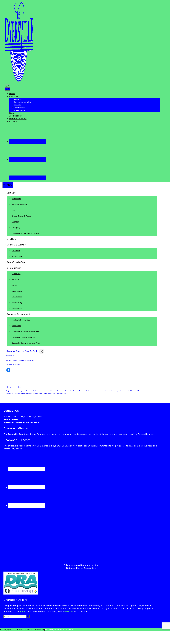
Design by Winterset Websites (59, 629)
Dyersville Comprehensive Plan (26, 343)
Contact (13, 121)
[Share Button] (41, 351)
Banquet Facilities (20, 204)
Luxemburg (17, 291)
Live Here (11, 239)
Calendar (16, 251)
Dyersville (16, 274)
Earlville (15, 279)
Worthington (17, 308)
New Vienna (17, 297)
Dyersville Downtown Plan (23, 337)
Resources (16, 326)
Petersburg (17, 302)
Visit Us (10, 193)
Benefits (17, 105)
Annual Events (18, 256)
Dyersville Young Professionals (25, 331)
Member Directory (17, 119)
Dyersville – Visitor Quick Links (25, 233)
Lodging (15, 222)
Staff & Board (20, 110)
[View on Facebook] (8, 371)
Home (12, 94)
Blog (11, 113)
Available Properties (21, 320)
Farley (14, 285)
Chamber (13, 96)
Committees (19, 107)
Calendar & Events (15, 245)
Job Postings (15, 116)
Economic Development (18, 314)
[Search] (28, 616)
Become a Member (23, 102)
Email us (68, 611)
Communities (13, 268)
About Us (18, 99)
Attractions (16, 199)
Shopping (16, 227)
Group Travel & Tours (21, 216)
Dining (14, 210)
